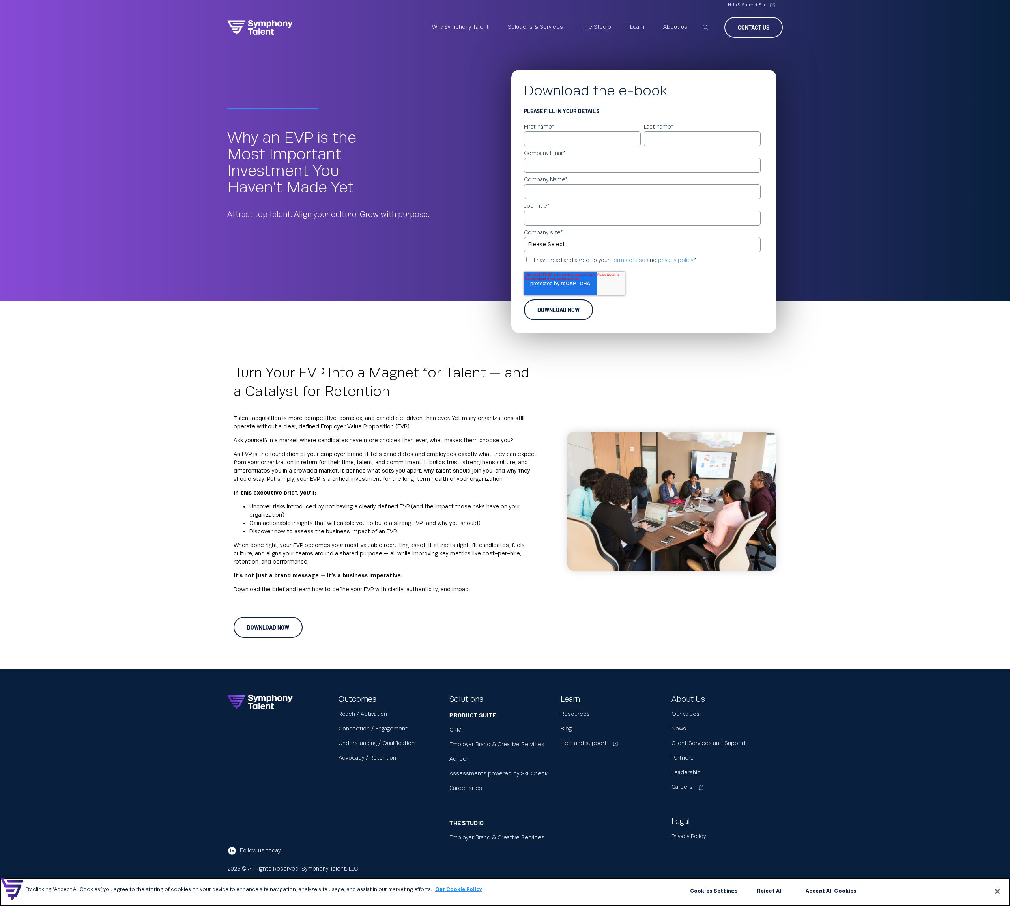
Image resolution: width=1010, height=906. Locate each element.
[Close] (997, 891)
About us (675, 27)
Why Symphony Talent (460, 27)
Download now (268, 627)
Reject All (770, 891)
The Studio (596, 27)
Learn (637, 27)
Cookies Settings (714, 891)
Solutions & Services (535, 27)
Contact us (753, 27)
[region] (505, 892)
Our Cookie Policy (458, 889)
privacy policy (675, 260)
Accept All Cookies (831, 891)
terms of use (628, 260)
